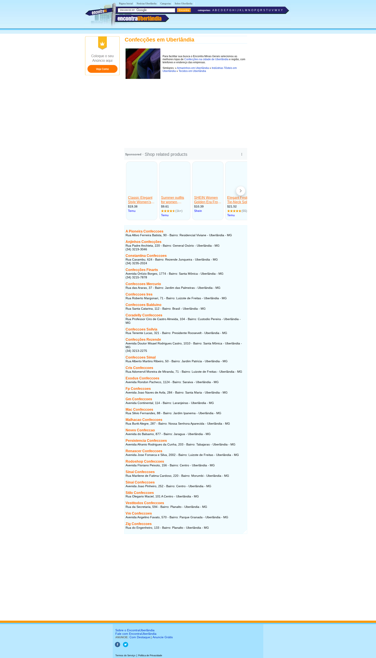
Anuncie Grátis (163, 637)
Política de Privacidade (150, 655)
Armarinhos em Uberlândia (193, 68)
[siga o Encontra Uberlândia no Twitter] (125, 646)
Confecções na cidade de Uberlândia (206, 59)
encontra (139, 18)
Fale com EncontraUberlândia (135, 633)
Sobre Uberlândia (183, 3)
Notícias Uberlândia (146, 3)
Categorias (165, 3)
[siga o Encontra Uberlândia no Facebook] (117, 646)
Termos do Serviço (125, 655)
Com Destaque (139, 637)
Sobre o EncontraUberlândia (134, 630)
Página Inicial (126, 3)
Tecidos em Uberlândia (192, 71)
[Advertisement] (185, 110)
